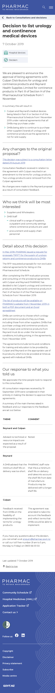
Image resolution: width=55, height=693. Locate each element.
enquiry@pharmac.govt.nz (36, 539)
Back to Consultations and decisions (26, 17)
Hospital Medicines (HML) (18, 599)
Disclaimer (8, 657)
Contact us (9, 612)
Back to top (12, 566)
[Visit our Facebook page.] (16, 635)
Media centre (10, 676)
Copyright (8, 651)
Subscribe (8, 669)
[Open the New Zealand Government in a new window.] (27, 685)
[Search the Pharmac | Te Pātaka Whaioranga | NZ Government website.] (44, 7)
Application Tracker (14, 605)
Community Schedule (15, 592)
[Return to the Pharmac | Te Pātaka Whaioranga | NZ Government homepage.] (15, 7)
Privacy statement (12, 663)
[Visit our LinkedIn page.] (23, 635)
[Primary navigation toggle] (50, 7)
